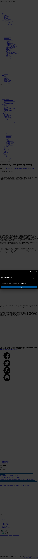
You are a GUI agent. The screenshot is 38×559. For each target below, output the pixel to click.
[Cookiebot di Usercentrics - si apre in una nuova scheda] (30, 271)
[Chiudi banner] (36, 271)
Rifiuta (7, 287)
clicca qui (21, 282)
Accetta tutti (31, 287)
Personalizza (18, 287)
